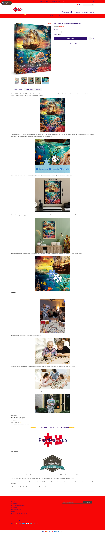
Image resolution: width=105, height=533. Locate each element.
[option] (31, 49)
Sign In (83, 12)
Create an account (90, 12)
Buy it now (74, 43)
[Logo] (17, 9)
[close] (93, 1)
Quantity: (56, 29)
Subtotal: (56, 34)
